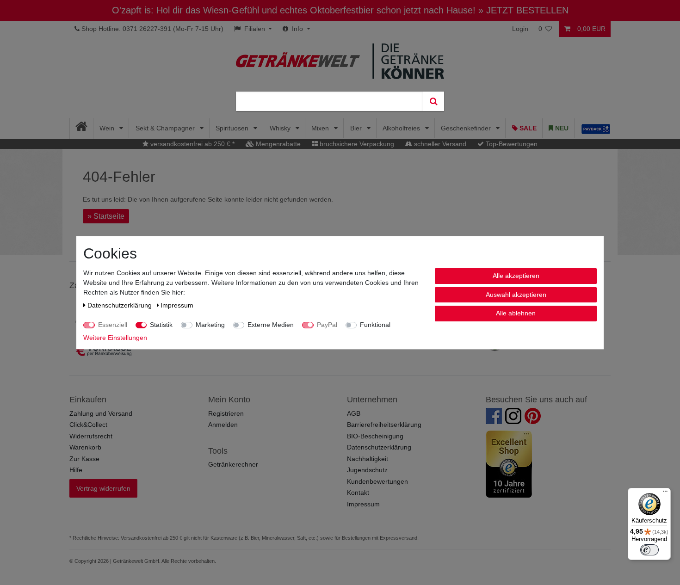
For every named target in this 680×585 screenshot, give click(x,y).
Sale (527, 128)
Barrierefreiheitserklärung (384, 424)
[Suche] (433, 101)
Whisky (281, 128)
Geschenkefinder (467, 128)
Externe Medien (270, 324)
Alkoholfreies (402, 128)
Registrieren (226, 413)
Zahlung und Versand (100, 413)
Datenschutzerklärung (379, 447)
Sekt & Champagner (166, 128)
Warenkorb (85, 447)
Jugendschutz (367, 470)
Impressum (363, 504)
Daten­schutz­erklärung (120, 305)
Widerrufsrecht (90, 436)
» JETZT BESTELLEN (523, 10)
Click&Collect (88, 424)
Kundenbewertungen (377, 481)
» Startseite (105, 216)
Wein (107, 128)
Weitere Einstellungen (115, 337)
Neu (561, 128)
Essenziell (112, 324)
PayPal (327, 324)
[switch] (649, 549)
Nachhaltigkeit (367, 458)
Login (520, 28)
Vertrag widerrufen (103, 488)
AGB (353, 413)
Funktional (375, 324)
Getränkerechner (233, 464)
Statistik (161, 324)
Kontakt (358, 492)
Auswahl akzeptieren (516, 294)
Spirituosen (233, 128)
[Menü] (665, 493)
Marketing (210, 324)
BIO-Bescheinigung (375, 436)
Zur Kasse (84, 458)
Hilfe (75, 470)
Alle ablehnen (516, 313)
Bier (357, 128)
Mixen (321, 128)
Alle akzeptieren (516, 275)
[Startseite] (81, 128)
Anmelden (223, 424)
